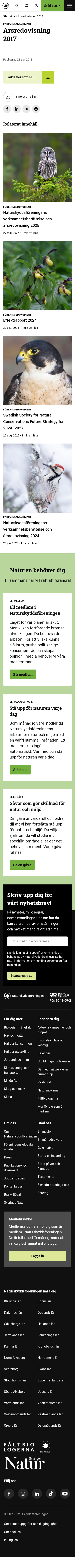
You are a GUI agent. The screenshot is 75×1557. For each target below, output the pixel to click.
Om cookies (12, 1532)
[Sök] (17, 5)
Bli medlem (23, 674)
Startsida (9, 16)
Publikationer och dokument (16, 1168)
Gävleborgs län (14, 1324)
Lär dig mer (13, 1019)
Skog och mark (14, 1089)
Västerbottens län (50, 1403)
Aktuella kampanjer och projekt (54, 1029)
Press (8, 1157)
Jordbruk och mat (16, 1060)
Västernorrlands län (18, 1414)
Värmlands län (14, 1403)
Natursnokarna (48, 1090)
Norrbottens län (48, 1358)
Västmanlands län (50, 1414)
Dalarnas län (13, 1312)
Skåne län (45, 1369)
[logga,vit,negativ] (24, 1463)
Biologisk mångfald (18, 1027)
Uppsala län (46, 1392)
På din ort (44, 1082)
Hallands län (46, 1324)
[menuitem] (21, 1066)
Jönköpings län (48, 1335)
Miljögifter (11, 1081)
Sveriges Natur (14, 1202)
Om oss (10, 1123)
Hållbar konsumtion (18, 1043)
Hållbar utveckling (16, 1052)
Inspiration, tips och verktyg (51, 1042)
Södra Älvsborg (15, 1392)
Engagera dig (48, 1019)
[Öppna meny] (69, 5)
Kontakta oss (13, 1186)
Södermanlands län (51, 1380)
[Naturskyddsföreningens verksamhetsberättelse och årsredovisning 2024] (37, 478)
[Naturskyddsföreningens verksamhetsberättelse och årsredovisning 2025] (37, 167)
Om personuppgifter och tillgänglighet (30, 1524)
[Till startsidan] (6, 5)
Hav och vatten (14, 1035)
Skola (8, 1097)
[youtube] (65, 1494)
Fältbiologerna (48, 1098)
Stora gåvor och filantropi (49, 1166)
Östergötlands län (50, 1425)
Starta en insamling (51, 1156)
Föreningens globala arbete (18, 1147)
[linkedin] (37, 1494)
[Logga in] (36, 5)
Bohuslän (44, 1301)
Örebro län (11, 1425)
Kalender (44, 1053)
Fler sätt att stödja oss (53, 1185)
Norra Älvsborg (14, 1358)
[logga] (45, 1447)
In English (11, 1540)
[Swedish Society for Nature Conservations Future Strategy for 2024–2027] (37, 370)
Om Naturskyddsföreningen (20, 1134)
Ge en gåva (22, 864)
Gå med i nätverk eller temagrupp (53, 1071)
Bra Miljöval (12, 1194)
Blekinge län (12, 1301)
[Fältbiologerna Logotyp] (19, 1447)
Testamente (46, 1177)
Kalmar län (11, 1346)
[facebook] (9, 1494)
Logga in (37, 1256)
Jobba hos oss (14, 1178)
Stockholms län (15, 1380)
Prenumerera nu (21, 975)
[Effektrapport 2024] (37, 275)
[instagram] (23, 1494)
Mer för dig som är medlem (51, 1109)
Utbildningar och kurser (54, 1061)
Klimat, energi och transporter (16, 1070)
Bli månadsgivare (50, 1140)
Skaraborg (11, 1369)
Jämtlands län (14, 1335)
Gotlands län (47, 1312)
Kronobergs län (48, 1346)
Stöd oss (20, 769)
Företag (43, 1193)
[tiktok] (51, 1494)
